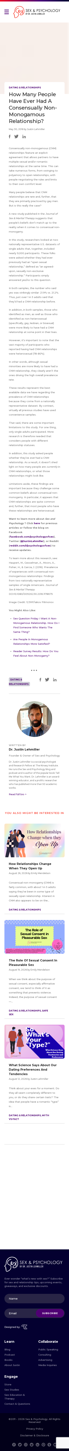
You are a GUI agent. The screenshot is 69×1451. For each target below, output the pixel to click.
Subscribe (50, 1313)
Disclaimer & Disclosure (34, 1435)
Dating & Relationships (25, 87)
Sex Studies (11, 1389)
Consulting (44, 1354)
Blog (7, 1349)
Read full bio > (17, 794)
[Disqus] (34, 1198)
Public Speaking (48, 1349)
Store (7, 1384)
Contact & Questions (17, 1403)
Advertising (45, 1359)
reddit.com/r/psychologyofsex (30, 545)
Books (8, 1359)
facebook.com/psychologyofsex (32, 536)
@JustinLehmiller (32, 541)
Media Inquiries (47, 1365)
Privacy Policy (34, 1428)
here (37, 523)
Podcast (9, 1354)
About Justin (12, 1365)
